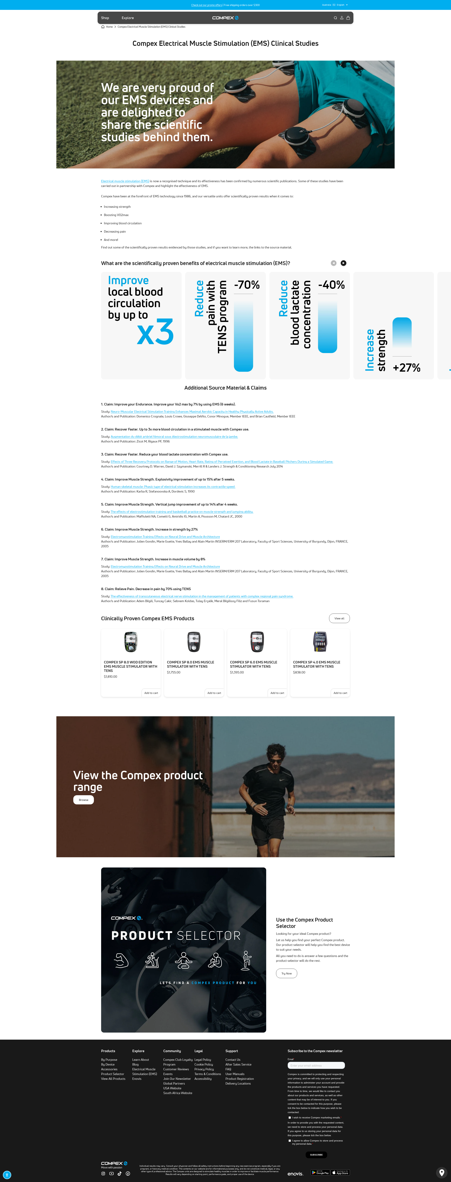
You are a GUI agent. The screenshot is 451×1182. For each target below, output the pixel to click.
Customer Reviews (176, 1069)
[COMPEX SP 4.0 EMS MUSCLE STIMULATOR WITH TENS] (320, 642)
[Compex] (225, 18)
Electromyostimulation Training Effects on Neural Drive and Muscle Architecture (165, 536)
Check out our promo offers (206, 5)
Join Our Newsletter (177, 1079)
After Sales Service (238, 1064)
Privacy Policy (204, 1069)
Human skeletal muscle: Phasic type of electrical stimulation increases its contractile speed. (173, 486)
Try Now (287, 973)
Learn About (140, 1059)
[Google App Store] (321, 1174)
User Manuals (235, 1074)
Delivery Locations (238, 1083)
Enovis (136, 1079)
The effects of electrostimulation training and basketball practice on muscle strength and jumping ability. (182, 511)
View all (339, 618)
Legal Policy (202, 1059)
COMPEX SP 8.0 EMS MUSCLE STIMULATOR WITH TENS (190, 664)
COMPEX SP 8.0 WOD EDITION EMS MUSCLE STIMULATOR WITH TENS (130, 666)
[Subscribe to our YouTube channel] (111, 1173)
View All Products (113, 1079)
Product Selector (112, 1074)
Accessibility (203, 1079)
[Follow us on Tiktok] (120, 1173)
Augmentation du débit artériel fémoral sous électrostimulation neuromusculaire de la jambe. (174, 436)
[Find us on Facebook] (128, 1173)
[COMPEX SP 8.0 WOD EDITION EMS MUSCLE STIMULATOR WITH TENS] (131, 642)
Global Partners (174, 1083)
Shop (105, 18)
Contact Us (233, 1059)
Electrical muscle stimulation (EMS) (125, 181)
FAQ (228, 1069)
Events (168, 1074)
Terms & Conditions (207, 1074)
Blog (135, 1064)
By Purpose (109, 1059)
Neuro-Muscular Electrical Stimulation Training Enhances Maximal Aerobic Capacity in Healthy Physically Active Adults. (192, 411)
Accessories (109, 1069)
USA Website (172, 1088)
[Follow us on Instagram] (103, 1173)
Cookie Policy (203, 1064)
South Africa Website (177, 1093)
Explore (128, 18)
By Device (108, 1064)
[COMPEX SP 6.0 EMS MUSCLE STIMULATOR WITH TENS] (257, 642)
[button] (7, 1175)
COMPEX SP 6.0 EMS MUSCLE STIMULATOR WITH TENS (253, 664)
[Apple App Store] (340, 1174)
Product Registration (240, 1079)
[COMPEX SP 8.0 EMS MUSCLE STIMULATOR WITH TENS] (194, 642)
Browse (83, 800)
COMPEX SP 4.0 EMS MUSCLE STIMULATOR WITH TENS (316, 664)
